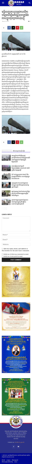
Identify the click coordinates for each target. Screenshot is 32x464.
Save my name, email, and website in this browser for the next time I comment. (15, 250)
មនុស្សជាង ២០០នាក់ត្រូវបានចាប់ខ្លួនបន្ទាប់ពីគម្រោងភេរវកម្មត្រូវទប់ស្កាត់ (20, 185)
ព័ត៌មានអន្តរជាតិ (4, 160)
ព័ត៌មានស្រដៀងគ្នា (7, 151)
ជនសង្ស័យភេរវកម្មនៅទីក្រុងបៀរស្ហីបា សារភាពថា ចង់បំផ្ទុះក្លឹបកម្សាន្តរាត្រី (21, 168)
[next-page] (6, 208)
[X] (13, 28)
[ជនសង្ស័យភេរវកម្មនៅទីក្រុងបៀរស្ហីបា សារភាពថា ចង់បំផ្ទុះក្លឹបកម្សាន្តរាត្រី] (6, 168)
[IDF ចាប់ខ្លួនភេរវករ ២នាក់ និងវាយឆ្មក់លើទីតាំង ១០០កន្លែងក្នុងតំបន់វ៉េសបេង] (6, 176)
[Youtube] (18, 446)
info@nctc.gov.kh (19, 442)
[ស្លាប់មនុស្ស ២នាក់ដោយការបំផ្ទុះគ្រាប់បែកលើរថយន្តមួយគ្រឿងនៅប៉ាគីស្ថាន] (6, 193)
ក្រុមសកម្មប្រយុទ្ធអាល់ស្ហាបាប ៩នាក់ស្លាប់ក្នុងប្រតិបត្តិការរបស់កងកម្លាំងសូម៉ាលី (20, 202)
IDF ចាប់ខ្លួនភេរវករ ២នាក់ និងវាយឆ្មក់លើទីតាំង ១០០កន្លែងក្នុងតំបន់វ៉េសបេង (21, 176)
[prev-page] (3, 208)
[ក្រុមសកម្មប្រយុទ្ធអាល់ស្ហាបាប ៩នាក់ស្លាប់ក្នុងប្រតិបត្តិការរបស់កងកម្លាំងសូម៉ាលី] (6, 202)
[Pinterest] (17, 28)
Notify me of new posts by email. (13, 256)
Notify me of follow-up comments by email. (16, 254)
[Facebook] (9, 28)
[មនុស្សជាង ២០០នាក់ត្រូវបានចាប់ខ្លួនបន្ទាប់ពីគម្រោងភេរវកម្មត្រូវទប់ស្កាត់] (6, 185)
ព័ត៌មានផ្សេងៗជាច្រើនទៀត (19, 151)
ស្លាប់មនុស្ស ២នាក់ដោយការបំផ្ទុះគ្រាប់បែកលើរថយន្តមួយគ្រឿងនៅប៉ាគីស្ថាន (21, 193)
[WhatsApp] (21, 28)
